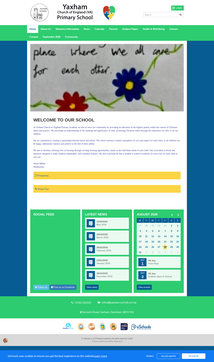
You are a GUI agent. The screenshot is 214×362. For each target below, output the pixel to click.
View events (144, 287)
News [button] (87, 29)
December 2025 (104, 276)
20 (159, 241)
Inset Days (153, 263)
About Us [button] (46, 29)
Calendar (99, 29)
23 (177, 241)
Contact (33, 36)
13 (159, 236)
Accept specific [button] (168, 356)
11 (146, 236)
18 (146, 241)
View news (92, 287)
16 (177, 236)
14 (165, 236)
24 (140, 247)
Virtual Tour (43, 189)
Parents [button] (113, 29)
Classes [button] (173, 29)
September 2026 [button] (51, 36)
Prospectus (43, 175)
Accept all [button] (193, 356)
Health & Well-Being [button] (154, 29)
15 (171, 236)
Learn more (100, 356)
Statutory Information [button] (67, 29)
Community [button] (71, 36)
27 (140, 225)
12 (152, 236)
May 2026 (101, 224)
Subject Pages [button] (130, 29)
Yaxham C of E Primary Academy (73, 12)
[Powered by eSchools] (141, 327)
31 (165, 225)
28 (146, 225)
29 (152, 225)
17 (140, 241)
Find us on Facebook (64, 287)
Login (179, 8)
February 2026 (104, 250)
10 (140, 236)
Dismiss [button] (150, 356)
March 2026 (102, 237)
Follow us (42, 287)
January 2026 (103, 263)
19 (152, 241)
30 (159, 225)
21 (165, 241)
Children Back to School (160, 276)
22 (171, 241)
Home (32, 29)
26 (152, 247)
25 (146, 247)
